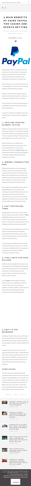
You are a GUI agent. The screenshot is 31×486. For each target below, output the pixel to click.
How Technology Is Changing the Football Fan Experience (18, 450)
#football (9, 394)
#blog (16, 394)
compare (7, 280)
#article (22, 394)
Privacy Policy (6, 474)
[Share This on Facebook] (5, 8)
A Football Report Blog (11, 2)
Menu (28, 2)
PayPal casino (20, 150)
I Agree (15, 482)
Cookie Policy (22, 472)
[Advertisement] (15, 312)
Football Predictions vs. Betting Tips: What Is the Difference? (19, 403)
